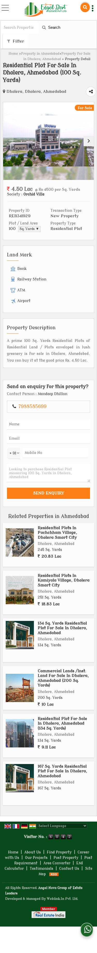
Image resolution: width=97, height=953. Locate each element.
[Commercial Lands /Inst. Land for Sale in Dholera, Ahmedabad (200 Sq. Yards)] (20, 688)
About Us (32, 852)
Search (53, 27)
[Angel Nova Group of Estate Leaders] (46, 10)
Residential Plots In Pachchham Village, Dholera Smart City (57, 532)
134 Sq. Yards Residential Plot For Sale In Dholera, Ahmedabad (62, 628)
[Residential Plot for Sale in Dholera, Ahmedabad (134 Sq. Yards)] (20, 733)
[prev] (8, 141)
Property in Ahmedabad (40, 53)
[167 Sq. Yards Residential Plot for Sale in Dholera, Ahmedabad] (20, 778)
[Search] (85, 7)
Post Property (66, 858)
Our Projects (36, 858)
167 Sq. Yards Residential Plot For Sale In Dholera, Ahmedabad (62, 771)
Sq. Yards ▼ (29, 229)
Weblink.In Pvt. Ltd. (62, 899)
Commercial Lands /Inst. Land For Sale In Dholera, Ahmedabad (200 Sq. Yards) (63, 678)
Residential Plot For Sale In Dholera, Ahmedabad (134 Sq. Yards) (62, 723)
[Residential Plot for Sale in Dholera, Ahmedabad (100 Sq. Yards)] (48, 140)
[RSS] (54, 874)
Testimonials (41, 869)
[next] (89, 141)
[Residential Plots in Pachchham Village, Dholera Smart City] (20, 542)
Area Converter (56, 863)
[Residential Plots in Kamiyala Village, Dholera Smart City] (20, 590)
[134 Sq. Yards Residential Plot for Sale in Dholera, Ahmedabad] (20, 635)
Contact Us (69, 869)
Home (13, 53)
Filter (17, 41)
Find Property (59, 852)
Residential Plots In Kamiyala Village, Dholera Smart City (63, 580)
